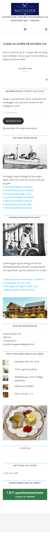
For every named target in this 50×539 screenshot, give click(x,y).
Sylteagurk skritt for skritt (27, 361)
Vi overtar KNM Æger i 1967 (18, 193)
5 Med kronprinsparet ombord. (17, 200)
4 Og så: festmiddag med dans (17, 197)
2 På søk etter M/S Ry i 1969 (16, 282)
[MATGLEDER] (25, 12)
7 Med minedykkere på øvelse (17, 207)
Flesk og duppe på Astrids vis (25, 44)
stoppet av (25, 495)
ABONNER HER (13, 121)
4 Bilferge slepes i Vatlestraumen (19, 289)
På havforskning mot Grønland (19, 190)
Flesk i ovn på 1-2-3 (24, 393)
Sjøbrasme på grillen (24, 386)
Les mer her (25, 68)
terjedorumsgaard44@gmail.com (18, 344)
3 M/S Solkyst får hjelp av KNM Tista (20, 286)
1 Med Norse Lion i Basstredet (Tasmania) (23, 279)
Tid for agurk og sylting (26, 369)
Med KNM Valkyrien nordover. (19, 186)
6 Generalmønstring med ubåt (17, 204)
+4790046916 (10, 340)
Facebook (25, 448)
